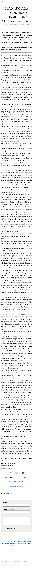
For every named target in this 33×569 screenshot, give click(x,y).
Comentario (6, 516)
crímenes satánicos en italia (16, 484)
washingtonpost (7, 468)
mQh (6, 2)
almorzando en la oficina (16, 486)
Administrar (27, 561)
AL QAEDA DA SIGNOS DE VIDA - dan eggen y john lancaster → (24, 543)
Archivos (16, 561)
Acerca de (5, 561)
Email (22, 473)
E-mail (9, 509)
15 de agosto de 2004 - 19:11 (12, 24)
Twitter (16, 473)
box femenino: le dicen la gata (16, 481)
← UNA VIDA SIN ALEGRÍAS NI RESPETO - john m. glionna (8, 543)
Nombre (5, 502)
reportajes (25, 24)
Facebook (10, 473)
